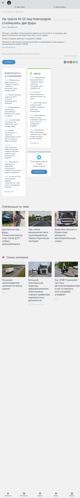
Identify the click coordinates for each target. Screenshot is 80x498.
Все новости (9, 191)
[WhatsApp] (73, 62)
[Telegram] (76, 62)
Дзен (4, 293)
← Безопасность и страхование (12, 12)
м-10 (23, 54)
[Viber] (71, 62)
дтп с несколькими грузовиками (12, 54)
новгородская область (33, 54)
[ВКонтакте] (65, 62)
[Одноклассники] (68, 62)
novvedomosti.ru (8, 47)
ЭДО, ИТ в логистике (36, 305)
